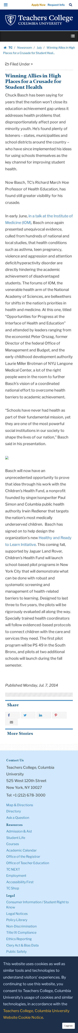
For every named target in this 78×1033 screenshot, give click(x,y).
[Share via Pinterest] (59, 715)
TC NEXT (13, 869)
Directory (13, 811)
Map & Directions (19, 805)
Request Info (56, 4)
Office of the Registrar (23, 857)
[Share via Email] (11, 722)
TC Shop (12, 888)
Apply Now (38, 4)
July (39, 47)
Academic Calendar (21, 850)
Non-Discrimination (21, 926)
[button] (6, 4)
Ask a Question (17, 818)
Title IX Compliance (21, 933)
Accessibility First (19, 882)
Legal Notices (17, 914)
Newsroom (24, 47)
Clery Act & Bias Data (22, 945)
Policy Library (16, 920)
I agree (68, 1025)
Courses (12, 844)
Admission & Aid (19, 831)
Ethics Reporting (19, 939)
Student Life (15, 838)
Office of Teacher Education (27, 863)
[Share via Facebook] (12, 715)
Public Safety (16, 952)
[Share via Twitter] (28, 715)
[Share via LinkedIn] (43, 715)
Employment (16, 876)
